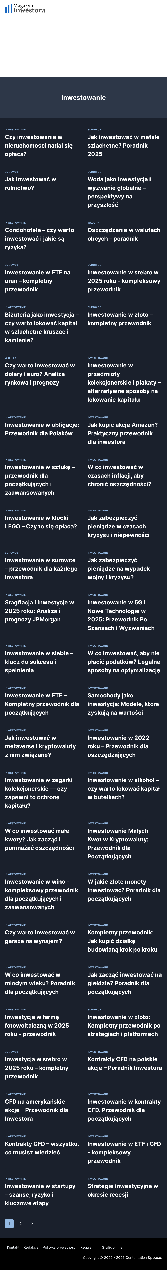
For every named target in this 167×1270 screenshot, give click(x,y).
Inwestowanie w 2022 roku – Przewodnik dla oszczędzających (118, 746)
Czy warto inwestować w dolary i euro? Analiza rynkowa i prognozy (40, 374)
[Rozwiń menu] (158, 8)
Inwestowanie (15, 129)
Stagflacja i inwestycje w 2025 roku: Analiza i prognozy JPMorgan (39, 611)
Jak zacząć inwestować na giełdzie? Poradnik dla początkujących (125, 983)
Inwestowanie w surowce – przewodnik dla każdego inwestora (41, 569)
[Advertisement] (83, 46)
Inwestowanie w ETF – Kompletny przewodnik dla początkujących (42, 704)
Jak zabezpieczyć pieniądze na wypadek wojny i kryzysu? (119, 569)
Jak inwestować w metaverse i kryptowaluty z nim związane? (40, 746)
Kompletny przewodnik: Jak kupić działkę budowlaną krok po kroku (122, 941)
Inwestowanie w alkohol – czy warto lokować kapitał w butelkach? (124, 789)
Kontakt (13, 1247)
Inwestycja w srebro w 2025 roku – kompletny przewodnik (36, 1068)
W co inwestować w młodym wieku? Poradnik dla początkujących (40, 983)
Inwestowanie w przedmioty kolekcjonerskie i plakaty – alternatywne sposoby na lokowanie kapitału (124, 382)
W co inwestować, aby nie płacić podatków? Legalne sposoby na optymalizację (124, 662)
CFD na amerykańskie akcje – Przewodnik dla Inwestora (36, 1110)
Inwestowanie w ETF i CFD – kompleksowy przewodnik (124, 1152)
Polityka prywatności (59, 1247)
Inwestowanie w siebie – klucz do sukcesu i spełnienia (39, 662)
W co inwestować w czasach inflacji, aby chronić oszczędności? (120, 476)
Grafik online (112, 1247)
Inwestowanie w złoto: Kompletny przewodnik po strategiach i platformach (124, 1026)
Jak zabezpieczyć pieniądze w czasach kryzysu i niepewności (119, 526)
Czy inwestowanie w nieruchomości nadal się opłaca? (39, 146)
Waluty (93, 222)
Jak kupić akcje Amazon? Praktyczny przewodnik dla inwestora (123, 433)
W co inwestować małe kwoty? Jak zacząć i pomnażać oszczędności (39, 839)
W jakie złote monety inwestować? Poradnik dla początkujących (124, 890)
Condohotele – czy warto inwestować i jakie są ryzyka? (39, 239)
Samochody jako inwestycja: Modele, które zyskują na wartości (123, 704)
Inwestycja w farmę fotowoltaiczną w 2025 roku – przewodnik (37, 1026)
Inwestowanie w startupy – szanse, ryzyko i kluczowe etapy (40, 1195)
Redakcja (31, 1247)
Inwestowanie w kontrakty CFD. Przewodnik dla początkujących (124, 1110)
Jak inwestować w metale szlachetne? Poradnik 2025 (124, 146)
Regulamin (89, 1247)
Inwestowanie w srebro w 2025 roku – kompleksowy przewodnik (124, 281)
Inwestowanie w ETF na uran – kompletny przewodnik (37, 281)
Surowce (94, 129)
